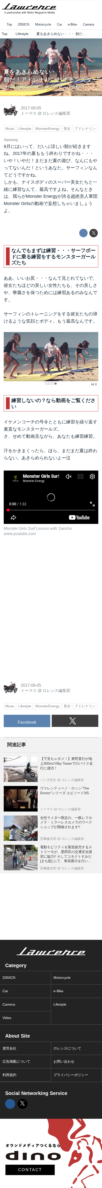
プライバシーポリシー (70, 1075)
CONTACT (30, 1169)
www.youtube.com (20, 533)
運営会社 (9, 1048)
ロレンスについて (67, 1048)
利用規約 (9, 1075)
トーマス (29, 113)
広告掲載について (16, 1061)
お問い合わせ (63, 1061)
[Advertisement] (41, 576)
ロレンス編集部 (56, 113)
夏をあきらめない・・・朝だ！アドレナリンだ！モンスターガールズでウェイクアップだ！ (51, 80)
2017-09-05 (31, 108)
